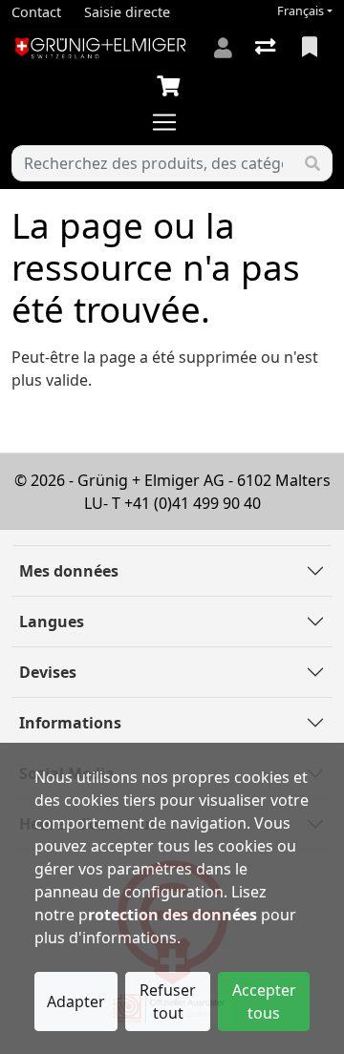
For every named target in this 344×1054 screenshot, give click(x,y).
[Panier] (172, 87)
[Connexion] (223, 47)
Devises (47, 672)
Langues (51, 621)
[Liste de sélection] (311, 48)
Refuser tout (168, 1001)
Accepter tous (264, 1001)
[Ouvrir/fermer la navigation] (172, 122)
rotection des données (172, 914)
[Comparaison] (267, 48)
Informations (70, 722)
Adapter (76, 1001)
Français (300, 11)
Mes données (68, 570)
